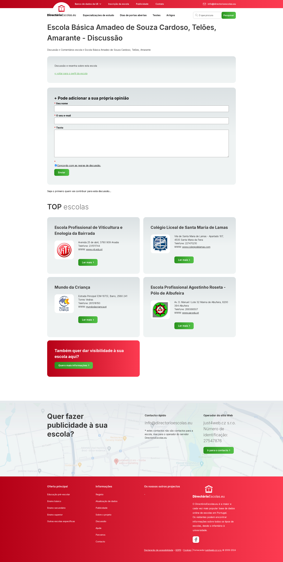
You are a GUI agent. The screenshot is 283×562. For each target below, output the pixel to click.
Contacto (100, 541)
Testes (157, 15)
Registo (99, 494)
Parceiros (100, 534)
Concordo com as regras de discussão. (79, 165)
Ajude (98, 528)
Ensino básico (54, 501)
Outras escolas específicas (61, 521)
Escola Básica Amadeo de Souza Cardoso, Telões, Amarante (118, 49)
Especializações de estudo (98, 15)
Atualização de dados (106, 501)
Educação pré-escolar (58, 494)
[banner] (61, 9)
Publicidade (142, 4)
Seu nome (62, 103)
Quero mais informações (72, 365)
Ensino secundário (56, 507)
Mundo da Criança (72, 287)
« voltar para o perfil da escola (71, 73)
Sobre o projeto (103, 514)
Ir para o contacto (217, 450)
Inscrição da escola (118, 4)
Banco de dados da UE (86, 4)
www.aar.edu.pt (190, 312)
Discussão (52, 49)
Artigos (170, 15)
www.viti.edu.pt (94, 249)
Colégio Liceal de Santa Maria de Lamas (189, 227)
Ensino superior (55, 514)
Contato (160, 4)
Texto (59, 127)
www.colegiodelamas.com (196, 246)
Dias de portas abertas (133, 15)
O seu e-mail (63, 115)
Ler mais (87, 262)
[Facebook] (196, 539)
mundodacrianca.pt (96, 306)
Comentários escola (71, 49)
